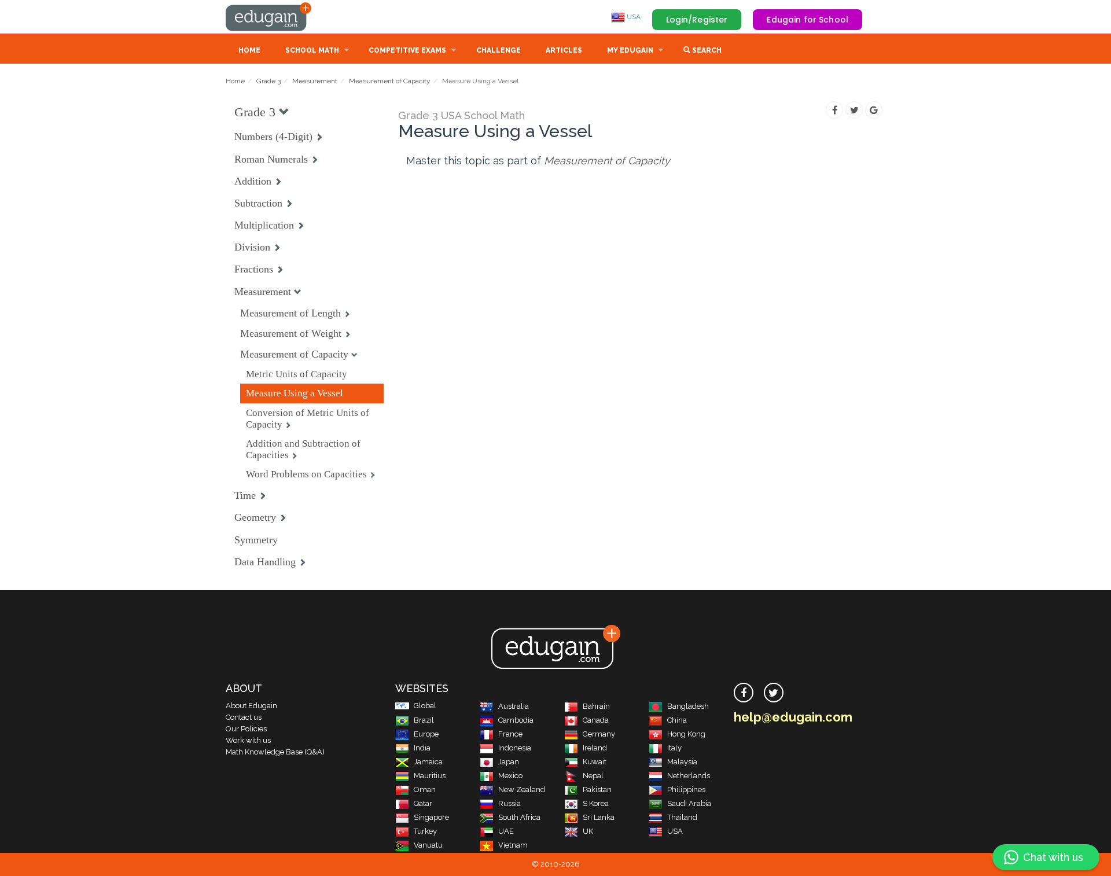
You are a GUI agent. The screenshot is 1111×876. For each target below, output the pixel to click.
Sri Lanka (599, 817)
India (422, 748)
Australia (513, 706)
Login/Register (697, 19)
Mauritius (430, 775)
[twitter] (773, 692)
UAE (506, 831)
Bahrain (596, 706)
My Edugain (630, 50)
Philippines (686, 789)
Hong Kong (686, 734)
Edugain (269, 16)
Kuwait (594, 761)
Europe (426, 734)
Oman (425, 789)
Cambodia (516, 720)
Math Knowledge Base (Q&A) (275, 752)
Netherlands (688, 775)
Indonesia (514, 748)
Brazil (424, 720)
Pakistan (597, 789)
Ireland (595, 748)
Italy (674, 748)
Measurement (314, 81)
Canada (596, 720)
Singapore (431, 817)
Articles (564, 50)
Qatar (423, 803)
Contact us (244, 717)
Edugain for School (807, 19)
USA (633, 17)
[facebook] (743, 692)
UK (588, 831)
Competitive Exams (407, 50)
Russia (509, 803)
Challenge (498, 50)
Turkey (425, 831)
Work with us (248, 740)
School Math (312, 50)
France (510, 734)
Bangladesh (688, 706)
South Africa (519, 817)
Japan (508, 761)
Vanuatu (428, 845)
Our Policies (246, 728)
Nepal (593, 775)
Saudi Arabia (689, 803)
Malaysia (682, 761)
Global (425, 705)
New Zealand (521, 789)
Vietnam (513, 845)
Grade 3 (268, 81)
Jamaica (428, 761)
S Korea (596, 803)
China (677, 720)
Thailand (682, 817)
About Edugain (251, 705)
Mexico (510, 775)
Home (249, 50)
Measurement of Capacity (390, 81)
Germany (599, 734)
